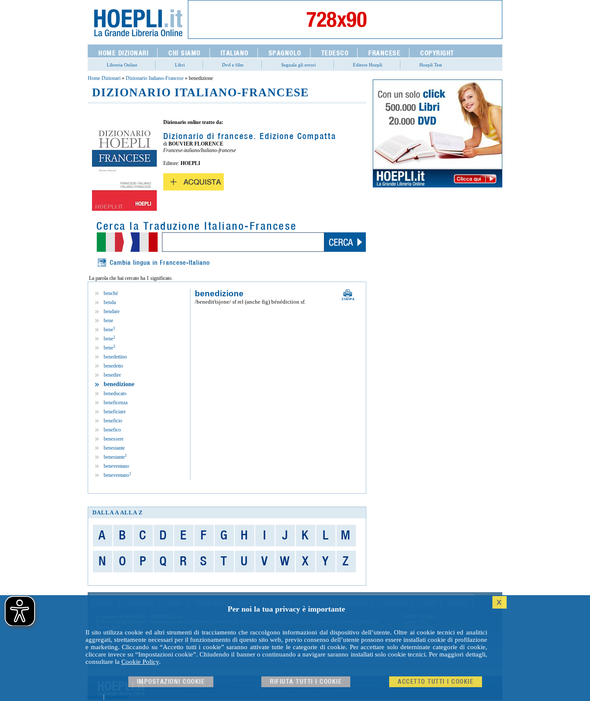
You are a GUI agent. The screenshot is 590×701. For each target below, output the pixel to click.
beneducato (115, 393)
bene (108, 320)
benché (111, 293)
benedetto (113, 366)
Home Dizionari (104, 78)
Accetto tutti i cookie (435, 682)
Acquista (193, 181)
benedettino (115, 357)
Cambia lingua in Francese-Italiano (160, 263)
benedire (112, 375)
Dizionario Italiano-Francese (155, 78)
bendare (112, 311)
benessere (114, 439)
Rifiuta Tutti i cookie (306, 682)
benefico (112, 430)
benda (110, 302)
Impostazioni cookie (171, 682)
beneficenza (115, 403)
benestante (114, 448)
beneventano (116, 466)
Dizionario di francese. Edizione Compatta (249, 136)
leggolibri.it (117, 697)
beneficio (113, 421)
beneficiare (115, 412)
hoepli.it (94, 697)
